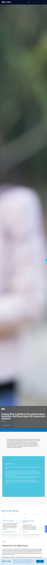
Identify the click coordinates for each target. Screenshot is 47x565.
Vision (13, 430)
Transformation (18, 430)
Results (24, 430)
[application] (23, 561)
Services (8, 430)
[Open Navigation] (45, 2)
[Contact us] (37, 2)
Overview (4, 430)
